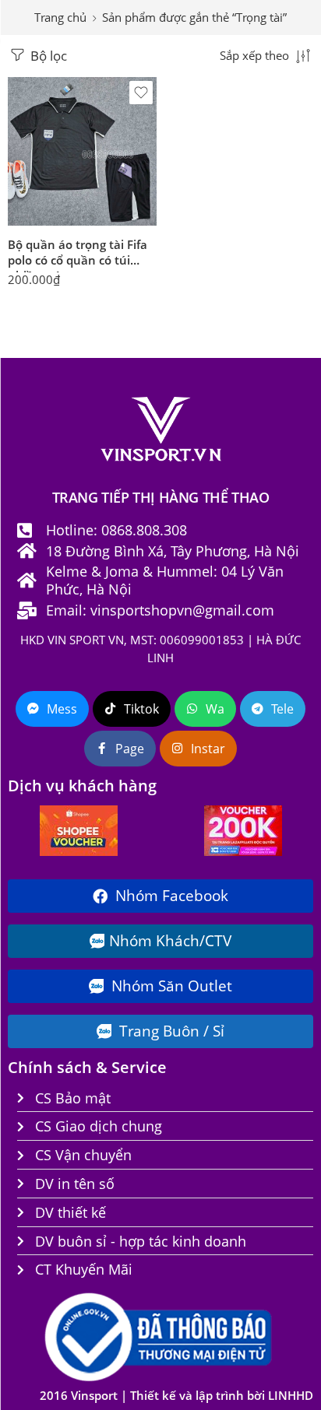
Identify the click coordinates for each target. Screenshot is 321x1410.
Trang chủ (60, 17)
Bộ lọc (47, 56)
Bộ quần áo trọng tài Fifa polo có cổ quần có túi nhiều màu (77, 254)
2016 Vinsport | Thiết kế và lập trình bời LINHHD (176, 1395)
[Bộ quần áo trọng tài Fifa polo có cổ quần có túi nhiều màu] (82, 151)
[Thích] (141, 92)
